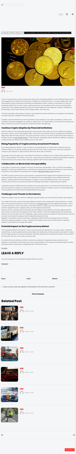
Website (55, 279)
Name (3, 279)
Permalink (4, 248)
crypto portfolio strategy (20, 137)
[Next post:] (73, 435)
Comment (5, 264)
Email (29, 279)
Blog (3, 87)
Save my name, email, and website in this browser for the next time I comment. (29, 287)
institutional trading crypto (45, 171)
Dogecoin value (42, 203)
